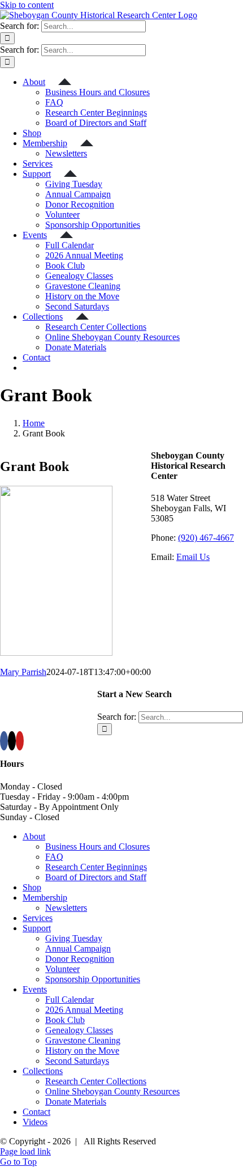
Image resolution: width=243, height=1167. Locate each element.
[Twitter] (12, 740)
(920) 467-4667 (206, 537)
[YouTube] (20, 740)
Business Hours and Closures (97, 846)
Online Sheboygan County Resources (112, 1091)
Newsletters (66, 908)
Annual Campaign (78, 948)
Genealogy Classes (79, 1030)
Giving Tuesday (73, 938)
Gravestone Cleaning (82, 1040)
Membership (45, 897)
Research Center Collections (95, 1081)
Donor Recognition (79, 959)
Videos (35, 1122)
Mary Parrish (23, 672)
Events (35, 989)
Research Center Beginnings (96, 867)
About (34, 836)
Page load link (25, 1151)
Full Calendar (69, 999)
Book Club (65, 1020)
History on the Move (82, 1050)
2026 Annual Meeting (84, 1010)
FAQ (54, 857)
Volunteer (62, 969)
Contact (36, 1112)
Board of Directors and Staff (95, 877)
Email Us (193, 557)
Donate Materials (75, 1101)
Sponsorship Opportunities (92, 979)
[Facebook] (4, 740)
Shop (32, 887)
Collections (43, 1071)
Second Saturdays (77, 1061)
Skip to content (27, 5)
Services (38, 918)
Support (37, 928)
